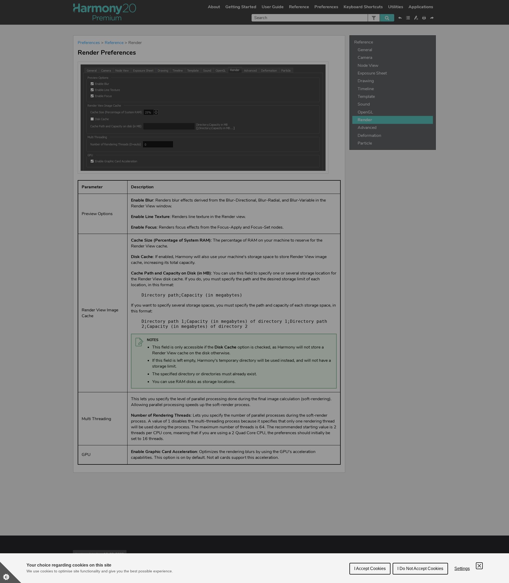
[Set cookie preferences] (10, 572)
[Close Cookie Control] (479, 566)
